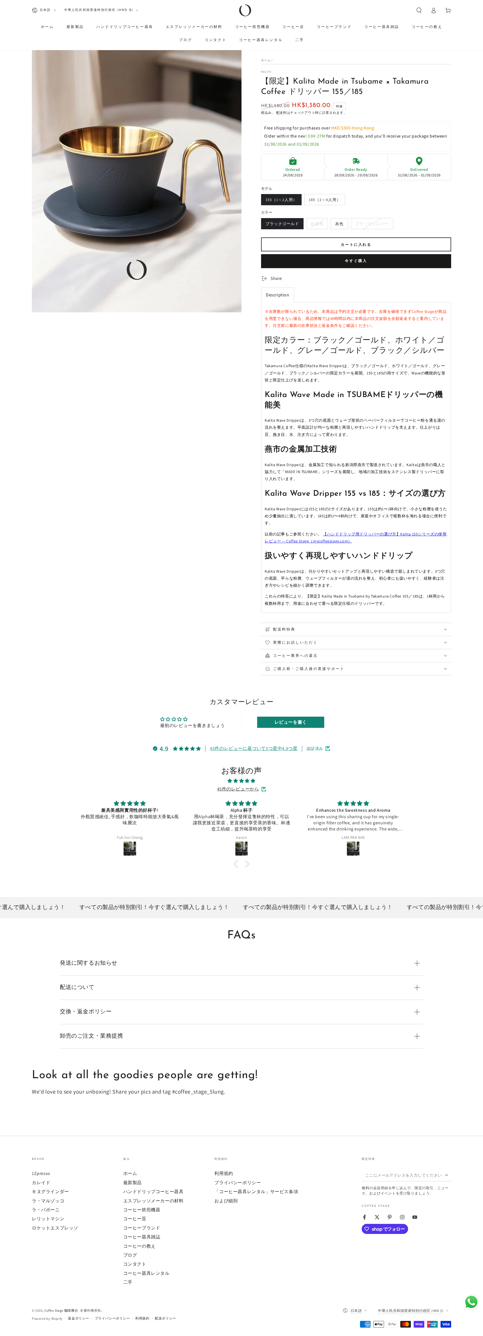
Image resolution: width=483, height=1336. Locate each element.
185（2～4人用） (325, 201)
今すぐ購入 (356, 261)
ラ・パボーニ (46, 1210)
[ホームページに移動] (245, 10)
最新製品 (132, 1183)
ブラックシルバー (372, 225)
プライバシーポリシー (237, 1183)
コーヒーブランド (141, 1228)
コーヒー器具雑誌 (141, 1237)
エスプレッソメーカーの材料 (153, 1201)
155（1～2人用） (281, 201)
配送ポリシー (165, 1318)
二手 (127, 1282)
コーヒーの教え (139, 1246)
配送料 (281, 112)
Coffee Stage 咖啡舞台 (61, 1310)
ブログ (130, 1255)
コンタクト (134, 1264)
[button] (419, 10)
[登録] (448, 1175)
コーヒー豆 (134, 1219)
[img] (241, 781)
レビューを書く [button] (290, 722)
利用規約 (223, 1173)
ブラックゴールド (282, 225)
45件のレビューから (238, 789)
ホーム (266, 60)
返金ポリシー (78, 1318)
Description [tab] (277, 295)
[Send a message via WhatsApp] (471, 1302)
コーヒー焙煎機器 (141, 1210)
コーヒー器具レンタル (146, 1273)
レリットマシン (48, 1219)
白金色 (317, 225)
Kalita (266, 72)
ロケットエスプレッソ (55, 1228)
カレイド (41, 1183)
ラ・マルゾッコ (48, 1201)
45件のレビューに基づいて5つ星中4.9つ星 (253, 748)
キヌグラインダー (50, 1192)
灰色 (339, 225)
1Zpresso (41, 1173)
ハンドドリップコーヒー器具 (153, 1192)
